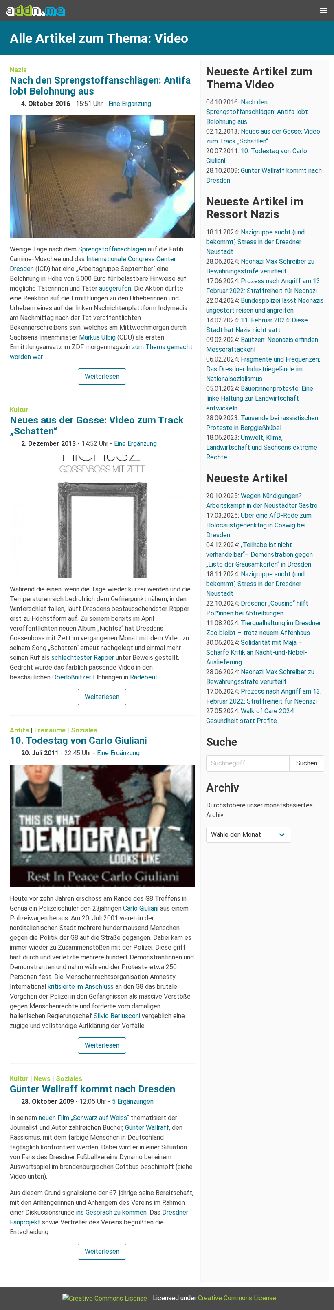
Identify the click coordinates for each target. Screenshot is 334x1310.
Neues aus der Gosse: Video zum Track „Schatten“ (97, 426)
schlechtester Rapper (82, 658)
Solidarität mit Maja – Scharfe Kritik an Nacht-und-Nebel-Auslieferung (256, 652)
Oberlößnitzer (71, 677)
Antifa (19, 730)
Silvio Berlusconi (117, 1016)
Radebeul (143, 677)
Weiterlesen (102, 376)
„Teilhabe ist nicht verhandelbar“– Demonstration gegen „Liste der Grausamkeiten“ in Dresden (259, 554)
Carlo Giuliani (140, 908)
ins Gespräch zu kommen (111, 1212)
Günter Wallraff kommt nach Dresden (92, 1089)
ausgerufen (115, 288)
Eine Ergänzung (129, 104)
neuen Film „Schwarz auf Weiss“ (84, 1118)
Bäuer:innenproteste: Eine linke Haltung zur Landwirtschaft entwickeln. (259, 398)
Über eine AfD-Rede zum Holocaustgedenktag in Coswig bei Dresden (259, 525)
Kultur (19, 410)
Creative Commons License (237, 1298)
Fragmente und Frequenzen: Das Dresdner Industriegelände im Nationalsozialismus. (263, 369)
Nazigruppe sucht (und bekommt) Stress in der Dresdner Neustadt (255, 242)
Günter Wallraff (147, 1127)
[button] (323, 10)
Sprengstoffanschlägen (112, 249)
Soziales (84, 730)
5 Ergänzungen (133, 1101)
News (42, 1079)
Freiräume (50, 730)
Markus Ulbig (97, 337)
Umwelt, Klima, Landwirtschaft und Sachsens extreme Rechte (261, 447)
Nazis (18, 70)
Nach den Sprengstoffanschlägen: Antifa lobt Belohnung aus (100, 86)
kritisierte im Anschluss (81, 986)
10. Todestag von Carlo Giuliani (78, 740)
